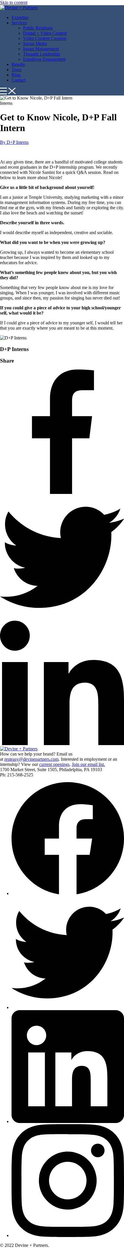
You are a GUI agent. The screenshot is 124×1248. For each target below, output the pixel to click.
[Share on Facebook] (62, 492)
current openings (54, 764)
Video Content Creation (44, 38)
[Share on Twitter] (62, 617)
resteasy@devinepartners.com (31, 759)
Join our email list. (88, 764)
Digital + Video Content (45, 33)
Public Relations (38, 27)
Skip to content (13, 2)
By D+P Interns (14, 142)
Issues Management (41, 48)
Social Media (35, 43)
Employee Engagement (44, 59)
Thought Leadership (41, 54)
